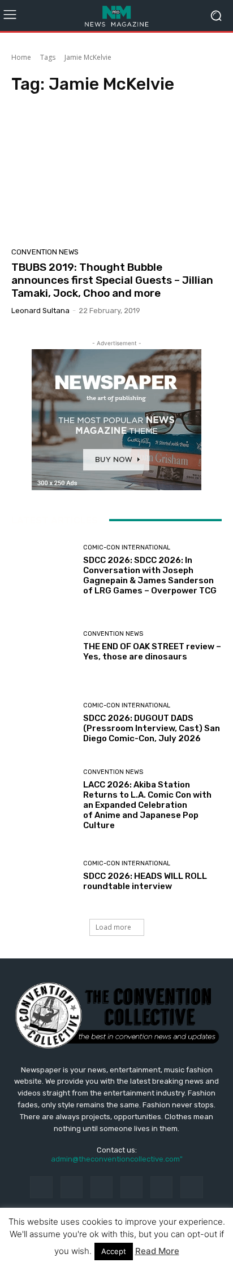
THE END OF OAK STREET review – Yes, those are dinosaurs (152, 651)
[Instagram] (72, 1187)
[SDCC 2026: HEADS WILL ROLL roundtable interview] (43, 876)
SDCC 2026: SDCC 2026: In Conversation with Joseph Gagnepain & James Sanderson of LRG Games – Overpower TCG (150, 575)
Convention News (45, 252)
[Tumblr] (161, 1187)
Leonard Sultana (40, 310)
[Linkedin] (101, 1187)
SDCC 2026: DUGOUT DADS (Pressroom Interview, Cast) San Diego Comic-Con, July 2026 (151, 728)
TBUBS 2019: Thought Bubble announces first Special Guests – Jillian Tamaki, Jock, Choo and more (112, 280)
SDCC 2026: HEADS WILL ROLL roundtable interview (145, 881)
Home (21, 57)
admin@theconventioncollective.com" (117, 1159)
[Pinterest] (131, 1187)
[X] (191, 1187)
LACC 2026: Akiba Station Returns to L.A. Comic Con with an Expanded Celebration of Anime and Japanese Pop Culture (147, 805)
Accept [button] (113, 1251)
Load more (113, 927)
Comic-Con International (126, 547)
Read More (157, 1251)
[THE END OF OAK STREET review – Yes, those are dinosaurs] (43, 646)
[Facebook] (41, 1187)
